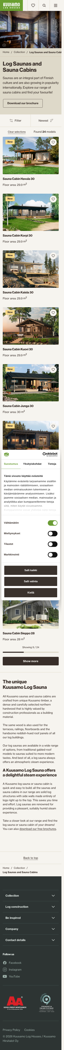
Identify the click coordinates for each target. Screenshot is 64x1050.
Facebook (15, 963)
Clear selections (17, 131)
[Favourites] (33, 5)
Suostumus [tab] (11, 463)
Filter (18, 120)
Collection (19, 52)
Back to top (30, 858)
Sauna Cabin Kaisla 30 (18, 292)
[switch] (53, 533)
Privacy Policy (11, 1030)
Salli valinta (31, 581)
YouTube (14, 976)
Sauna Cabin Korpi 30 (17, 235)
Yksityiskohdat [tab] (32, 463)
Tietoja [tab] (52, 463)
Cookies (29, 1030)
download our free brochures (37, 829)
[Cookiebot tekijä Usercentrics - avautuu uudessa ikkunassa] (43, 454)
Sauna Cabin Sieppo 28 (19, 633)
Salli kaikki (30, 570)
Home (6, 52)
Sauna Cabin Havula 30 (18, 179)
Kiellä (30, 592)
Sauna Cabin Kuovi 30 (18, 349)
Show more (30, 661)
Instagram (15, 970)
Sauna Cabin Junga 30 (18, 406)
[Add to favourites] (53, 142)
